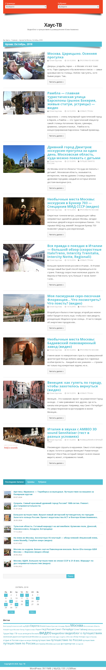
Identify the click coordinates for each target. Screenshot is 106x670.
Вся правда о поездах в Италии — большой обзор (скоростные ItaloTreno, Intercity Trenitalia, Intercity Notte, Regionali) (74, 251)
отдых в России (10, 640)
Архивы (31, 482)
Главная (14, 40)
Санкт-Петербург (64, 629)
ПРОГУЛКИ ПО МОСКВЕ (89, 60)
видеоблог (58, 633)
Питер (22, 630)
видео (45, 632)
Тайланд (83, 629)
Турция (6, 633)
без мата (35, 633)
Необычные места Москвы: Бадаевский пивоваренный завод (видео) (71, 343)
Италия (43, 626)
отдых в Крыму (90, 637)
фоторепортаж (68, 643)
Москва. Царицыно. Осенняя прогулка (72, 55)
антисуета (27, 633)
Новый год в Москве (11, 630)
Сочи (76, 629)
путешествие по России (66, 640)
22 (6, 604)
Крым (67, 626)
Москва (76, 625)
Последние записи (14, 482)
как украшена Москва (47, 637)
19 (27, 601)
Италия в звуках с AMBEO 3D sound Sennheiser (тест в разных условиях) (72, 433)
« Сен (11, 612)
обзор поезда (79, 637)
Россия (51, 629)
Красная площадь (58, 626)
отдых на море (25, 640)
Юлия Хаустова (55, 60)
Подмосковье (30, 630)
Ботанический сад (18, 626)
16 (11, 601)
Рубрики (42, 482)
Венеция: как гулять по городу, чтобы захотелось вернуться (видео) (74, 386)
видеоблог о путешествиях (83, 633)
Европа (34, 625)
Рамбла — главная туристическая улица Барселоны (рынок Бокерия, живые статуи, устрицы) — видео (71, 100)
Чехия (20, 634)
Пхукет (38, 629)
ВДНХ (27, 626)
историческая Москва (29, 636)
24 (16, 604)
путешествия (88, 640)
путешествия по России (19, 643)
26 (27, 604)
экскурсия (79, 644)
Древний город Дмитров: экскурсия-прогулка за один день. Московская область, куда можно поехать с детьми (73, 152)
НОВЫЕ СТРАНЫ (86, 111)
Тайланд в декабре (95, 630)
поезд (35, 640)
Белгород (7, 626)
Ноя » (32, 612)
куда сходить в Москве (64, 637)
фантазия (56, 644)
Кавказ (48, 626)
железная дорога (11, 636)
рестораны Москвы (44, 643)
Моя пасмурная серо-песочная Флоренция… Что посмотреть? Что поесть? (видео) (74, 299)
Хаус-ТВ (53, 24)
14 (38, 598)
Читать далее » (56, 82)
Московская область (91, 626)
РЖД (44, 629)
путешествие (44, 640)
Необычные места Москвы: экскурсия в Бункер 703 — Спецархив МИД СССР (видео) (73, 203)
